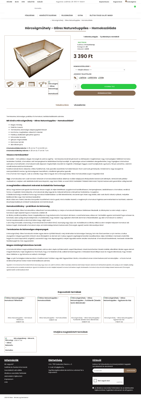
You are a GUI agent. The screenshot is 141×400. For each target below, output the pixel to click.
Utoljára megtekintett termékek (70, 332)
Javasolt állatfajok (82, 74)
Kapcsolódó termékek (69, 292)
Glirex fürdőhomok (38, 169)
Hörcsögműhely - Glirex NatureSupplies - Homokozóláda (25, 338)
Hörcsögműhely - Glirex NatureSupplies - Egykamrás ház (119, 319)
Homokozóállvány (81, 66)
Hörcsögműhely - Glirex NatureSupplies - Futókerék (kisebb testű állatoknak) (86, 319)
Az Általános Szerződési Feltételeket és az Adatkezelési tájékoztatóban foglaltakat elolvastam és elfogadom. (114, 389)
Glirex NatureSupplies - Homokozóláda (53, 318)
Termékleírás (62, 105)
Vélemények (80, 105)
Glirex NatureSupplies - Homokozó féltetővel (20, 319)
